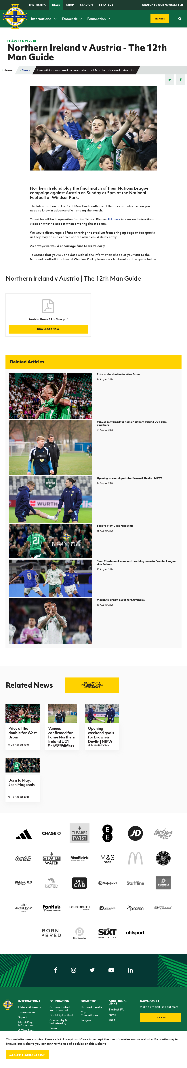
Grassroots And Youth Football (59, 1008)
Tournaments (26, 1012)
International (42, 19)
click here (113, 219)
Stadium (86, 4)
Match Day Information (26, 1024)
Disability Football (61, 1015)
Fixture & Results (91, 1007)
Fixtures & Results (29, 1007)
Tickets (160, 1017)
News (56, 4)
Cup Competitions (89, 1013)
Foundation (96, 19)
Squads (23, 1017)
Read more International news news (92, 685)
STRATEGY (106, 4)
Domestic (70, 19)
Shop (70, 4)
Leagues (86, 1020)
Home (8, 70)
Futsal (53, 1028)
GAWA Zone (26, 1030)
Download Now (48, 329)
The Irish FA (37, 4)
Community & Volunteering (58, 1021)
